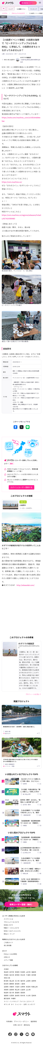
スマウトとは (8, 919)
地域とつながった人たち (12, 931)
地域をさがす (8, 925)
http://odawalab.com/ (26, 585)
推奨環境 (34, 1021)
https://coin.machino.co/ (12, 182)
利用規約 (9, 1021)
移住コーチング (9, 934)
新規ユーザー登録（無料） (21, 904)
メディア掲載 (8, 960)
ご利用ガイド (8, 942)
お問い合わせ (17, 1025)
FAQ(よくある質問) (10, 954)
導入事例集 (7, 945)
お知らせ (7, 957)
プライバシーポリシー (21, 1021)
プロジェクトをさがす (11, 922)
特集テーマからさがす (11, 928)
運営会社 (27, 1025)
